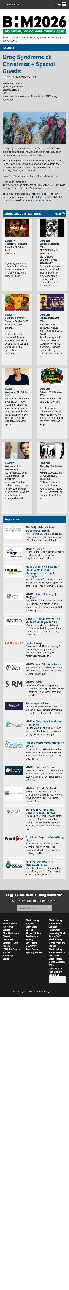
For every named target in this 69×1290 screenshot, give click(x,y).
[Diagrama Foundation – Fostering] (14, 724)
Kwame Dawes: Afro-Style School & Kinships (51, 476)
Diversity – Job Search (10, 944)
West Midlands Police (48, 664)
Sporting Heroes (34, 952)
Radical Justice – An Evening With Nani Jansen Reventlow (17, 402)
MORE (58, 214)
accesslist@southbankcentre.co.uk (31, 200)
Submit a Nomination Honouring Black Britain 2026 (57, 931)
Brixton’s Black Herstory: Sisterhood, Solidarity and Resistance (49, 256)
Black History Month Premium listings (57, 943)
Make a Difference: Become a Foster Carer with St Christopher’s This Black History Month (42, 571)
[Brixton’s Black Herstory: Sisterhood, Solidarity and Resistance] (52, 228)
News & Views (10, 923)
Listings (14, 37)
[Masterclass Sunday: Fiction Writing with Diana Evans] (52, 302)
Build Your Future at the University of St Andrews (40, 811)
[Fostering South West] (14, 706)
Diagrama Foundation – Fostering (44, 723)
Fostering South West (38, 703)
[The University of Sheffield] (14, 596)
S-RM (39, 682)
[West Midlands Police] (14, 667)
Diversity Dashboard (8, 938)
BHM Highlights (11, 933)
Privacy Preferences (57, 980)
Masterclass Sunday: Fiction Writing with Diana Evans (51, 329)
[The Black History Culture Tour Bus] (52, 376)
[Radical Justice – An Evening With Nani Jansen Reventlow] (17, 376)
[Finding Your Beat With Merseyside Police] (14, 864)
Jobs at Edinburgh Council (8, 955)
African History (33, 933)
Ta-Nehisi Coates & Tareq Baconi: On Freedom (16, 476)
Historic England (46, 788)
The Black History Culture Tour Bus (50, 400)
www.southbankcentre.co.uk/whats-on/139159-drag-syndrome (30, 97)
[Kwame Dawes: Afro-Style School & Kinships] (52, 450)
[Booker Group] (14, 643)
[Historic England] (14, 794)
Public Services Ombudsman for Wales (45, 744)
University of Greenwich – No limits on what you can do (43, 620)
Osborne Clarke (45, 767)
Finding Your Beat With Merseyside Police (39, 863)
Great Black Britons (31, 928)
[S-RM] (14, 684)
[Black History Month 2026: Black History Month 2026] (34, 25)
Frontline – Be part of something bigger (45, 838)
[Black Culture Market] (17, 302)
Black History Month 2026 (55, 922)
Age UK (40, 548)
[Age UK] (14, 553)
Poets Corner (32, 949)
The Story (11, 253)
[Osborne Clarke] (14, 770)
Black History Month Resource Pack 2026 (57, 952)
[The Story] (17, 228)
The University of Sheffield (41, 595)
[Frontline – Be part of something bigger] (14, 838)
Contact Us (54, 974)
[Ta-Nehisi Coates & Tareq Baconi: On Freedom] (17, 450)
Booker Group (34, 643)
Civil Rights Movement (31, 944)
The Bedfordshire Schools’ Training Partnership (41, 528)
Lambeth (25, 37)
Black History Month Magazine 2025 (57, 962)
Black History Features (32, 922)
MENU (57, 4)
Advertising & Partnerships (55, 970)
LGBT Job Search (11, 949)
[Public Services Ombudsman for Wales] (14, 744)
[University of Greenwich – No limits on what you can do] (14, 621)
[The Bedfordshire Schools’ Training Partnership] (14, 532)
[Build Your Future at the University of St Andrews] (14, 812)
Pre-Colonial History (32, 938)
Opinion (6, 930)
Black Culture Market (13, 326)
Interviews (8, 926)
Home (5, 37)
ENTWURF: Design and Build (46, 992)
